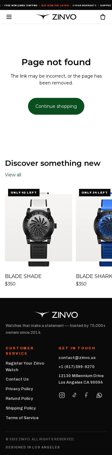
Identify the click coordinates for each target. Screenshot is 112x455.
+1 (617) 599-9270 (76, 367)
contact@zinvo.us (77, 358)
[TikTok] (74, 395)
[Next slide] (100, 236)
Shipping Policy (21, 408)
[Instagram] (61, 395)
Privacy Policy (19, 389)
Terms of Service (22, 418)
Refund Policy (19, 398)
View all (13, 175)
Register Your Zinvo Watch (25, 366)
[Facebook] (86, 395)
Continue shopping (56, 106)
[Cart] (102, 16)
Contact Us (17, 379)
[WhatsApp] (99, 395)
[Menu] (9, 16)
